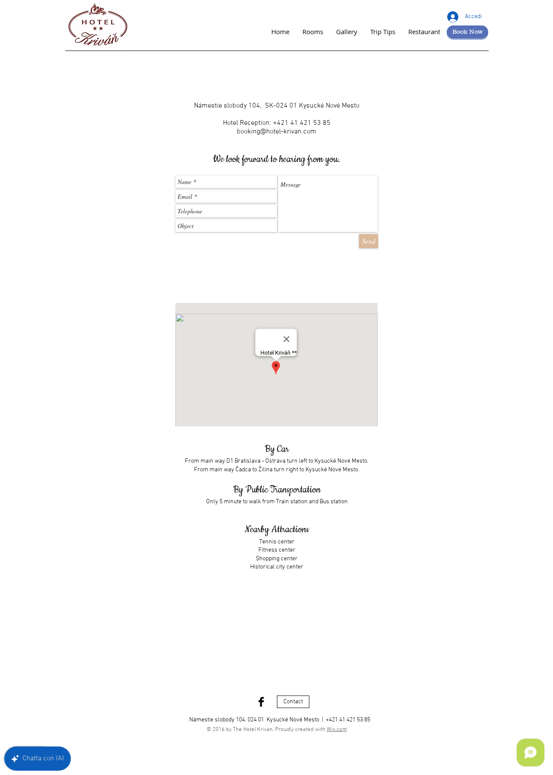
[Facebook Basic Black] (261, 702)
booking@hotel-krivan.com (276, 131)
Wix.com (337, 729)
